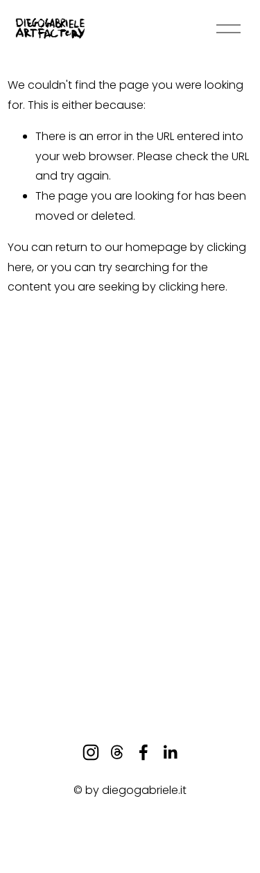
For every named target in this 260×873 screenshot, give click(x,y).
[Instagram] (91, 752)
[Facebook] (143, 752)
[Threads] (117, 752)
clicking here (192, 287)
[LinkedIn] (170, 752)
